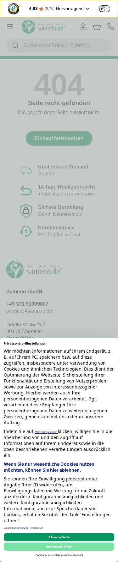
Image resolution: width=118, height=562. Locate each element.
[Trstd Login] (108, 8)
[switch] (104, 8)
